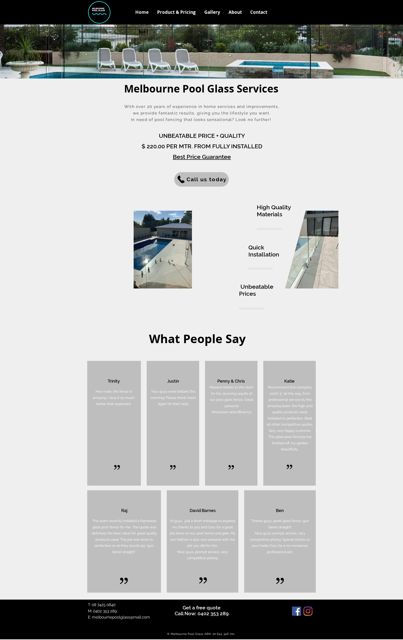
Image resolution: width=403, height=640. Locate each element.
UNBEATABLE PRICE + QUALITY (202, 135)
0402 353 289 (105, 611)
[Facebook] (296, 611)
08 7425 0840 (103, 604)
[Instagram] (308, 611)
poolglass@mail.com (131, 617)
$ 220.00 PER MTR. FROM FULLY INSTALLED (202, 146)
